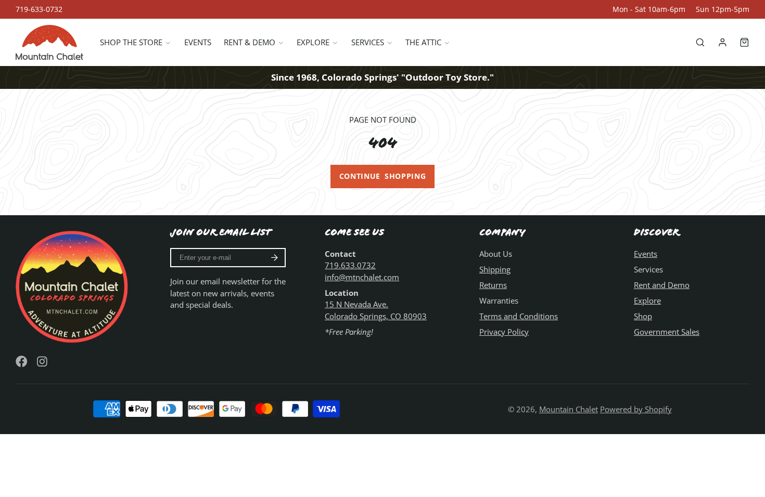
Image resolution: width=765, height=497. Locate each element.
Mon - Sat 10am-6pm (649, 9)
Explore (313, 42)
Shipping (495, 269)
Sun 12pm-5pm (722, 9)
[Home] (49, 42)
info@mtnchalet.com (362, 277)
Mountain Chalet (568, 409)
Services (367, 42)
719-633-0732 (39, 9)
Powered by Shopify (636, 409)
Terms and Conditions (518, 316)
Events (197, 42)
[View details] (73, 285)
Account (723, 42)
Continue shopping (382, 176)
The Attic (423, 42)
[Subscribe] (274, 258)
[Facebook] (22, 362)
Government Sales (666, 331)
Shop (643, 316)
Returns (493, 285)
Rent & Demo (249, 42)
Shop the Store (131, 42)
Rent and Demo (662, 285)
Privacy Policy (504, 331)
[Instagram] (43, 362)
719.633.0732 (350, 265)
